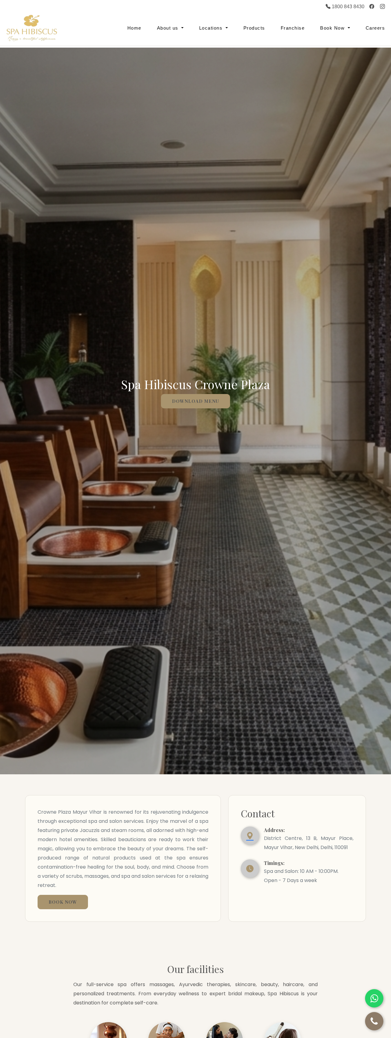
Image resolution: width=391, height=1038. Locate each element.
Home (134, 28)
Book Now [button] (333, 28)
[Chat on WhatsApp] (374, 998)
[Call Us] (374, 1021)
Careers (375, 28)
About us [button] (168, 28)
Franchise (293, 28)
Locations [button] (211, 28)
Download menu (195, 401)
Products (254, 28)
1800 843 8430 (347, 6)
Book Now (63, 902)
